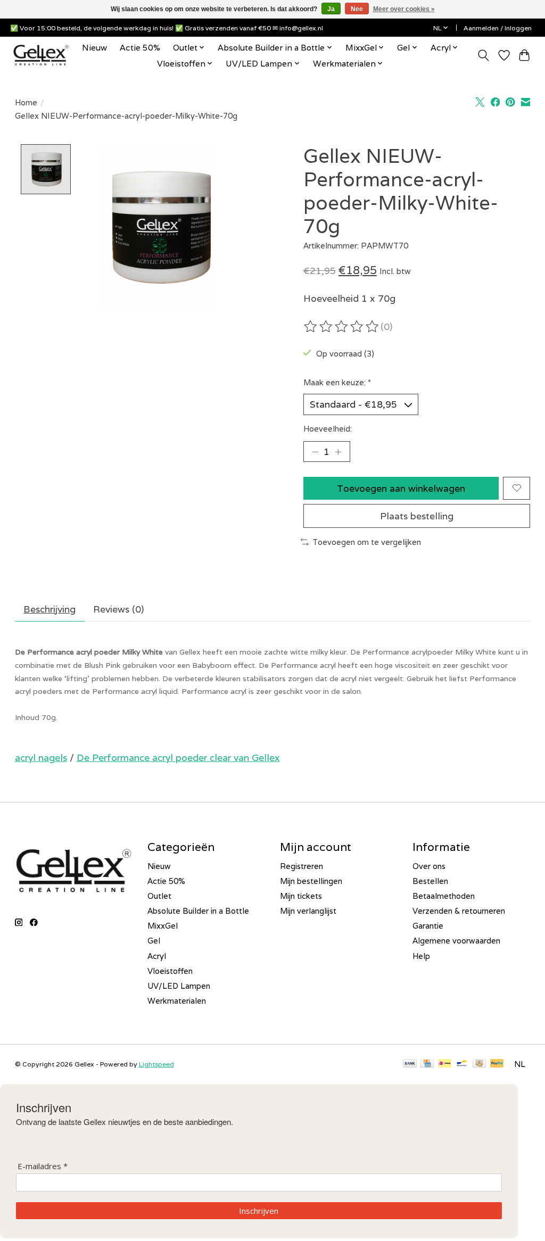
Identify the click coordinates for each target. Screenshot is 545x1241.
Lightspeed (156, 1064)
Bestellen (430, 881)
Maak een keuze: (337, 382)
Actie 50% (140, 47)
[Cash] (479, 1064)
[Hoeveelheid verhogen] (338, 451)
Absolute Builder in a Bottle (198, 911)
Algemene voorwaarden (456, 941)
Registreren (301, 866)
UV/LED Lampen (178, 986)
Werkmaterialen (176, 1001)
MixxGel (162, 926)
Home (26, 102)
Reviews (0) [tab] (118, 609)
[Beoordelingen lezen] (342, 327)
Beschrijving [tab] (49, 609)
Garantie (427, 926)
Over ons (428, 866)
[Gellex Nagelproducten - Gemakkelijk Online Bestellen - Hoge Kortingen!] (41, 55)
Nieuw (94, 47)
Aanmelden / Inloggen (498, 28)
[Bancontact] (461, 1064)
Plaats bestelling (416, 516)
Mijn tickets (301, 896)
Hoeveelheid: (327, 429)
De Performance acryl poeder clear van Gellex (178, 757)
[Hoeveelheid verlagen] (315, 451)
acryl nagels (41, 757)
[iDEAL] (444, 1064)
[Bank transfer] (410, 1064)
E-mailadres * (43, 1166)
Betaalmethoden (443, 896)
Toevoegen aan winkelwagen (401, 488)
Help (421, 956)
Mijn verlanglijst (308, 911)
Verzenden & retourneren (458, 911)
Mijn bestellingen (311, 881)
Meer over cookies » (404, 9)
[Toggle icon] (483, 55)
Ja (331, 9)
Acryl (156, 956)
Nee (357, 9)
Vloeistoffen (170, 971)
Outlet (159, 896)
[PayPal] (497, 1064)
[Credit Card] (427, 1064)
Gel (153, 941)
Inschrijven (258, 1210)
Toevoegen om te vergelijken (366, 542)
